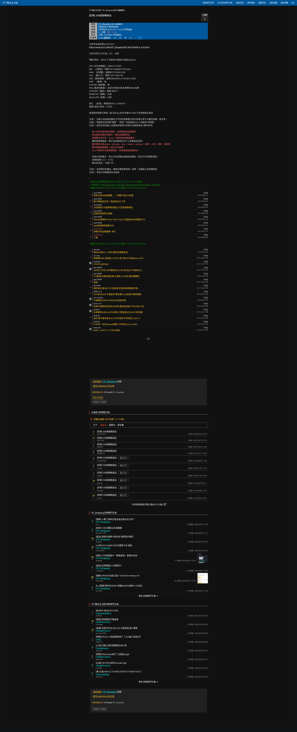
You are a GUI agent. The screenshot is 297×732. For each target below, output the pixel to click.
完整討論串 (99, 419)
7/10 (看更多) (104, 38)
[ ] (103, 522)
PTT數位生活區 (95, 10)
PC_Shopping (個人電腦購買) (114, 10)
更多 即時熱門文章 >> (148, 682)
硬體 (106, 381)
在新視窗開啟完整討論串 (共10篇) (149, 504)
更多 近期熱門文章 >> (148, 596)
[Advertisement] (148, 356)
